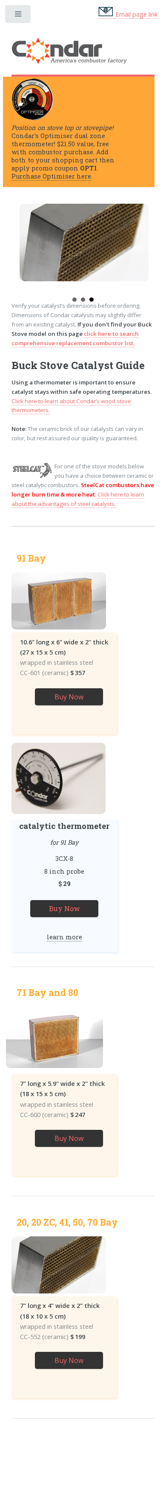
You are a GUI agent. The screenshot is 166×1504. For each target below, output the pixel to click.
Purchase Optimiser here (51, 176)
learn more (64, 937)
